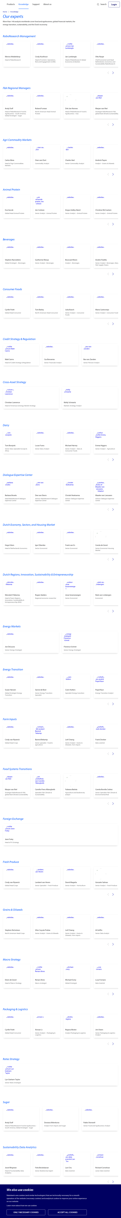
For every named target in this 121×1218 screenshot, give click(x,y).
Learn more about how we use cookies (22, 1206)
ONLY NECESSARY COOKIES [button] (26, 1212)
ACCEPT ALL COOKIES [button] (67, 1212)
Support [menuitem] (36, 4)
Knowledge (14, 12)
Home (5, 12)
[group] (16, 54)
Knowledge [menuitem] (24, 4)
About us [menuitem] (47, 4)
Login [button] (114, 4)
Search (103, 4)
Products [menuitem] (11, 4)
